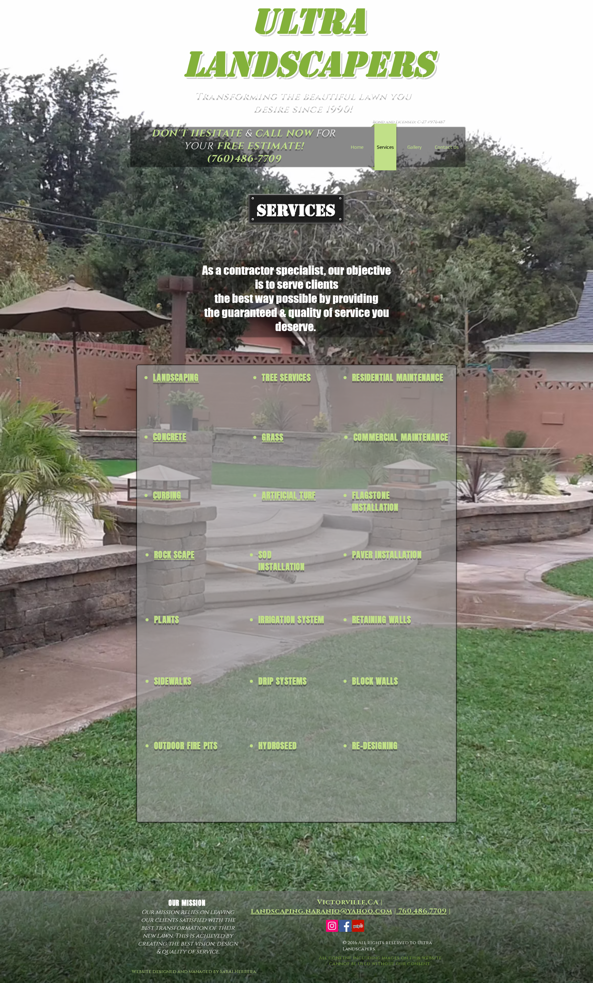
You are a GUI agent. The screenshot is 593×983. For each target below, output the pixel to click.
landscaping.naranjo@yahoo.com (321, 911)
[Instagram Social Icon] (332, 926)
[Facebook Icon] (345, 926)
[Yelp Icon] (358, 926)
